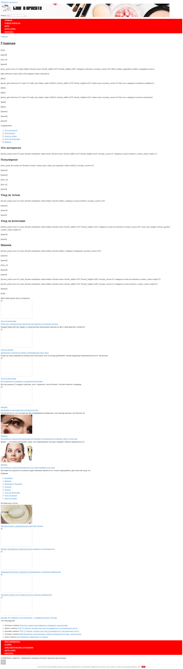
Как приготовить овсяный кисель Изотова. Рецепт (22, 526)
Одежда (8, 487)
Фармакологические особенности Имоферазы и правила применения (31, 572)
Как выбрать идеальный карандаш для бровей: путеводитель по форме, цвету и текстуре (39, 439)
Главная (8, 20)
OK (143, 666)
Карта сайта (10, 29)
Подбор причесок (12, 23)
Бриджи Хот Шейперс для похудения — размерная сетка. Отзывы (29, 618)
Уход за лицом (11, 496)
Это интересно (11, 130)
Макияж (8, 142)
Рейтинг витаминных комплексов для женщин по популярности (28, 549)
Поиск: (4, 16)
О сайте (8, 644)
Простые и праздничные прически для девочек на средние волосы (29, 324)
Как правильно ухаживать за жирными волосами (22, 381)
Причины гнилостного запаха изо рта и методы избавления (26, 595)
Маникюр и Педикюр (13, 484)
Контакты (9, 32)
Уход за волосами (12, 139)
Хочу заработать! (12, 642)
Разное (8, 490)
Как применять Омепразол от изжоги (32, 637)
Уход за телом (11, 136)
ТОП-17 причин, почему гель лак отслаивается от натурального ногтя (47, 628)
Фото (7, 26)
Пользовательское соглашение (19, 647)
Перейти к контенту (9, 2)
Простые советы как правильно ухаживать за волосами (44, 625)
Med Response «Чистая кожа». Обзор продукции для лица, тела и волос (50, 634)
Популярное (10, 133)
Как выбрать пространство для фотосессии (19, 410)
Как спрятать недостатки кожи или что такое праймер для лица (28, 468)
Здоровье (9, 478)
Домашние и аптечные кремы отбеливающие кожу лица (25, 353)
